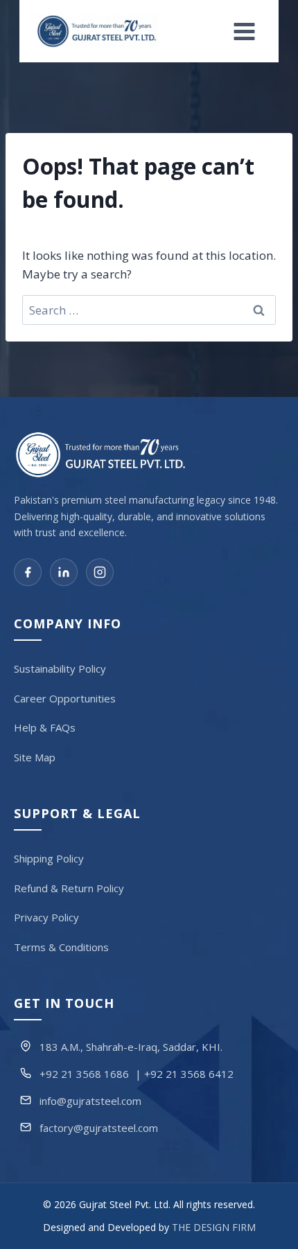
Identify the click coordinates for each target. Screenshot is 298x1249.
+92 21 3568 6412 (189, 1074)
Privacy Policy (46, 917)
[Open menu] (245, 31)
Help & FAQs (45, 727)
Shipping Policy (49, 858)
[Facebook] (28, 572)
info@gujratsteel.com (90, 1101)
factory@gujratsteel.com (99, 1128)
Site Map (34, 757)
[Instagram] (100, 572)
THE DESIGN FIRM (214, 1227)
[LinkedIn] (64, 572)
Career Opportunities (65, 698)
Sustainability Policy (60, 668)
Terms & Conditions (61, 947)
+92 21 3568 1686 (84, 1074)
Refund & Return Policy (69, 888)
